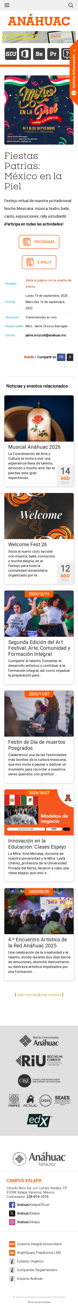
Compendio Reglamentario (37, 1270)
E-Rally (44, 262)
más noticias (27, 995)
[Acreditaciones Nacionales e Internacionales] (39, 1100)
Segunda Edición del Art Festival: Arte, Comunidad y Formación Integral (39, 648)
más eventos (50, 995)
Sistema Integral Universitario (39, 1244)
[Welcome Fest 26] (39, 516)
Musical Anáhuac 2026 (34, 447)
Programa (44, 241)
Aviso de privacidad (39, 1302)
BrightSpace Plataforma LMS (39, 1253)
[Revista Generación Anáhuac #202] (39, 37)
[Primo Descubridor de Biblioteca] (53, 54)
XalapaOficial (33, 1205)
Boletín (29, 357)
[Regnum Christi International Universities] (39, 1061)
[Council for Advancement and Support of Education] (39, 1080)
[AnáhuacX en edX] (39, 1120)
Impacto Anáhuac (30, 1279)
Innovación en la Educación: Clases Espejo (37, 844)
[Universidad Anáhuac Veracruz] (39, 1156)
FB (61, 357)
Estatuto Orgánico (30, 1261)
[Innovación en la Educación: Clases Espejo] (39, 812)
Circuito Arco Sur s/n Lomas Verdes (33, 1188)
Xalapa (28, 1213)
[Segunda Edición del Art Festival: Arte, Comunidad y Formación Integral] (39, 613)
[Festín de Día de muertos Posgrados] (39, 713)
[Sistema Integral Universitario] (11, 54)
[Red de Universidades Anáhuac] (39, 1041)
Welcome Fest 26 (27, 545)
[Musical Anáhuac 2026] (39, 418)
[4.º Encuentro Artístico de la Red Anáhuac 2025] (39, 911)
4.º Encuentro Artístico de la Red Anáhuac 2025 (37, 943)
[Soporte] (67, 54)
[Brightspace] (39, 54)
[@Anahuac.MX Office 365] (25, 54)
